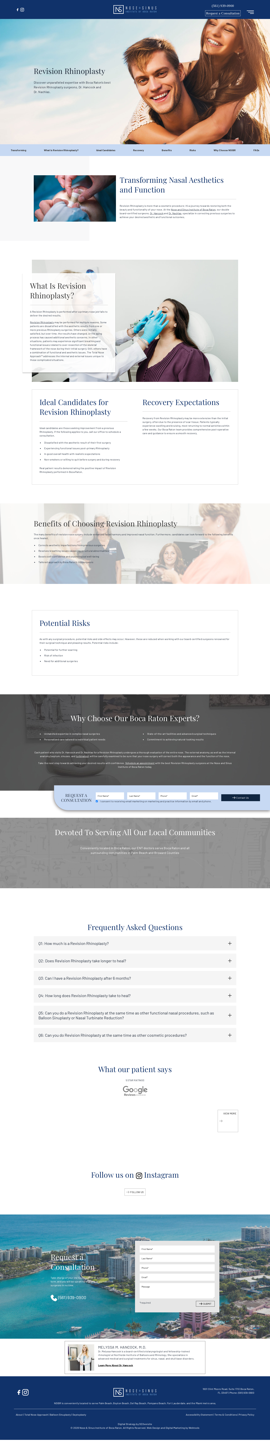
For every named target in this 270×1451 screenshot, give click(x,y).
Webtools (194, 1427)
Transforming (18, 150)
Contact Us (242, 797)
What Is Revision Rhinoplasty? (61, 150)
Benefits (167, 150)
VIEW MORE (229, 1113)
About (19, 1414)
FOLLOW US (137, 1192)
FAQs (256, 150)
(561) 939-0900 (223, 6)
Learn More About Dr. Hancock (115, 1365)
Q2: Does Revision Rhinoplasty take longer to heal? (82, 960)
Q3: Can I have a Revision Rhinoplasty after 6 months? (84, 978)
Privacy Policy (246, 1414)
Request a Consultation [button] (223, 13)
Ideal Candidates (105, 150)
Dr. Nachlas (175, 213)
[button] (135, 9)
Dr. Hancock (156, 213)
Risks (193, 150)
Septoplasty (79, 1414)
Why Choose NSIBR (225, 150)
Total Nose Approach (36, 1414)
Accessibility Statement (199, 1414)
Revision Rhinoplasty (42, 322)
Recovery (138, 150)
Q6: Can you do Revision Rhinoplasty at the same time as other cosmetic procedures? (112, 1035)
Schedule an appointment (140, 763)
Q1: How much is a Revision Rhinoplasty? (73, 943)
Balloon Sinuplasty (60, 1414)
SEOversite (145, 1423)
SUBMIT (207, 1303)
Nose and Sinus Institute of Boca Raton (193, 209)
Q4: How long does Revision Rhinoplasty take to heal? (84, 995)
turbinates (82, 756)
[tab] (135, 943)
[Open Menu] (250, 12)
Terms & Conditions (226, 1414)
